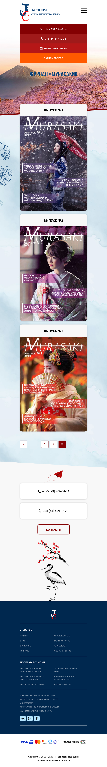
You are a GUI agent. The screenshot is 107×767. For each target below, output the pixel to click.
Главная (24, 636)
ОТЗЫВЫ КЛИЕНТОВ (62, 684)
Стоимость (25, 646)
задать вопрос (53, 58)
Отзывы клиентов (62, 651)
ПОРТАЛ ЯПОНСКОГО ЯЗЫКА (32, 684)
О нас (22, 641)
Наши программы (62, 641)
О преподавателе (62, 636)
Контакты (53, 529)
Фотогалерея (60, 646)
